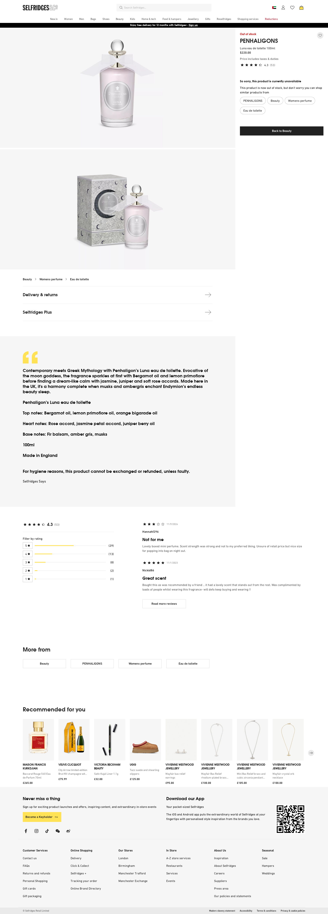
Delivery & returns (40, 295)
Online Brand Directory (86, 888)
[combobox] (167, 7)
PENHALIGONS (259, 41)
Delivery (76, 858)
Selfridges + (78, 873)
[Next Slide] (311, 753)
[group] (164, 753)
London (123, 858)
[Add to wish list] (320, 35)
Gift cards (29, 888)
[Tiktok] (47, 833)
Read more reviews (164, 603)
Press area (221, 888)
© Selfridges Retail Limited (36, 910)
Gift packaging (32, 896)
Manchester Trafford (132, 873)
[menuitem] (54, 19)
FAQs (26, 865)
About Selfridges (225, 865)
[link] (37, 775)
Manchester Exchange (132, 881)
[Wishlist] (292, 7)
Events (170, 881)
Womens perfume (50, 279)
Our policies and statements (232, 896)
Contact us (30, 858)
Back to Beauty (282, 131)
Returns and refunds (36, 873)
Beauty (27, 279)
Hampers (268, 865)
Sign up (193, 25)
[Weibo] (68, 833)
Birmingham (126, 865)
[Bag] (301, 7)
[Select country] (274, 7)
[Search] (121, 7)
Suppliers (220, 881)
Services (172, 873)
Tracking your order (84, 881)
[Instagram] (36, 833)
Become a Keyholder (39, 817)
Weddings (268, 873)
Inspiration (221, 858)
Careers (219, 873)
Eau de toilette (79, 279)
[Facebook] (26, 833)
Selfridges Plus (37, 312)
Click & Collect (80, 865)
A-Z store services (178, 858)
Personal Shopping (35, 881)
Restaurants (174, 865)
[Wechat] (58, 833)
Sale (264, 858)
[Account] (283, 7)
